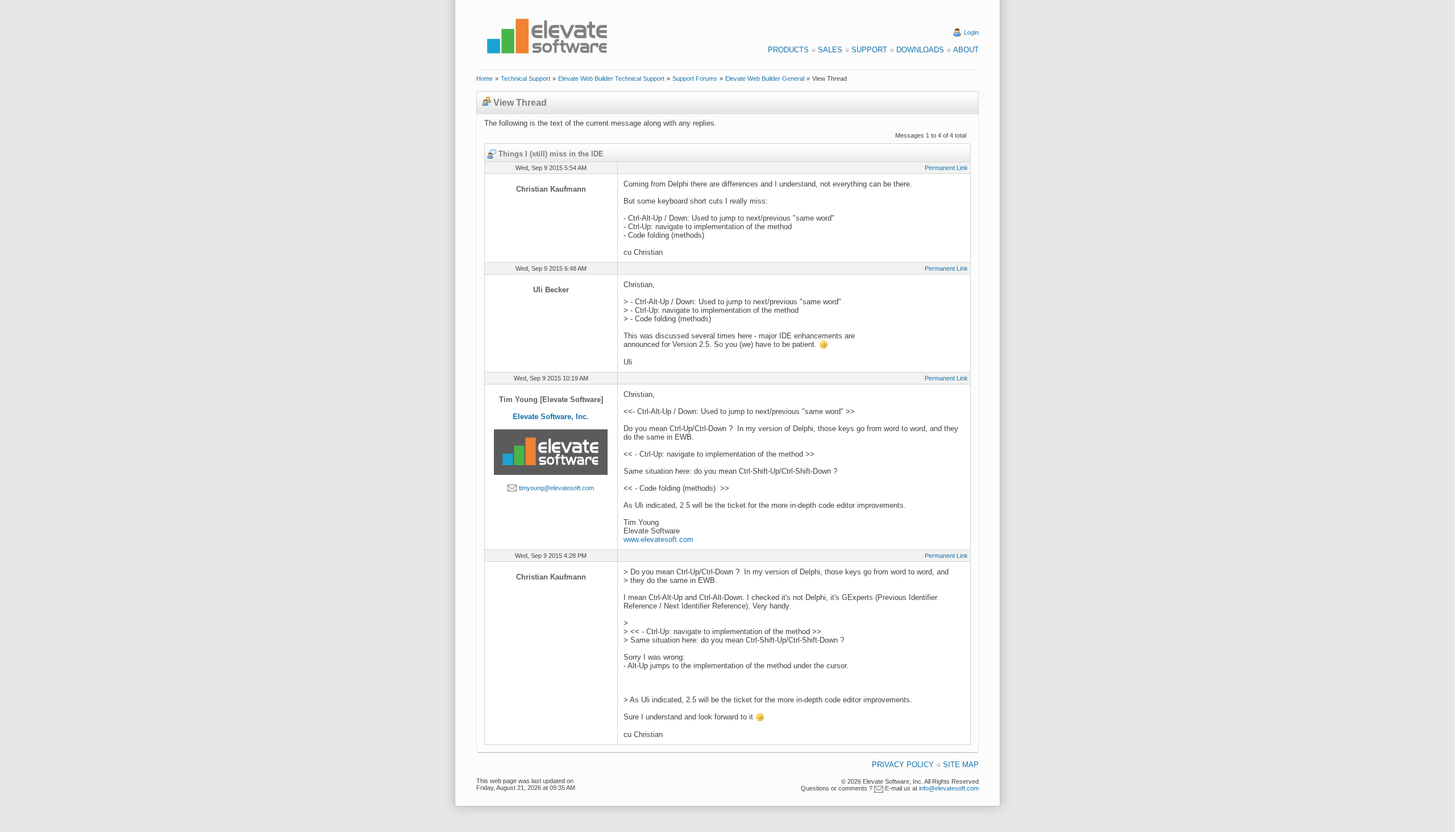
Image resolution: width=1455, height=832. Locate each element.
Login (971, 32)
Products (788, 49)
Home (484, 78)
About (966, 49)
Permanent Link (946, 167)
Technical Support (525, 78)
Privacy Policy (903, 764)
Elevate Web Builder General (764, 78)
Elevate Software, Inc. (551, 416)
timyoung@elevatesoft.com (556, 488)
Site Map (961, 764)
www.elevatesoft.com (658, 539)
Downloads (920, 49)
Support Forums (694, 78)
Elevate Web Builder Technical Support (611, 78)
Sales (830, 49)
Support (869, 49)
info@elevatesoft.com (949, 788)
